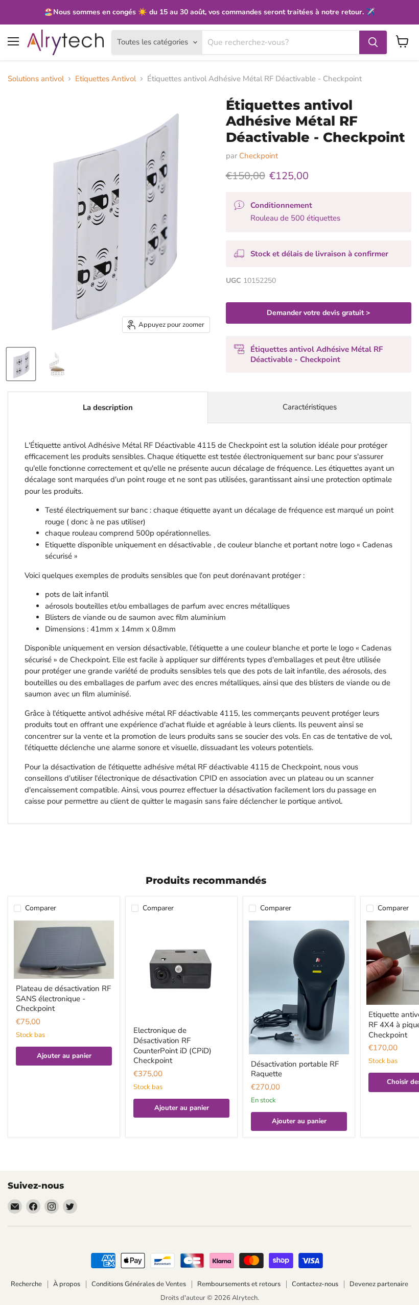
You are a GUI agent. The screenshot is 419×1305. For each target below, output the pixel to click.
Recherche (26, 1284)
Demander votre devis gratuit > (318, 313)
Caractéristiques (310, 407)
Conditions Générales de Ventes (138, 1284)
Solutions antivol (36, 79)
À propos (66, 1284)
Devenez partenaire (379, 1284)
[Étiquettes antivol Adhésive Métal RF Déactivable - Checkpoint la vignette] (21, 364)
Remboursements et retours (239, 1284)
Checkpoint (258, 156)
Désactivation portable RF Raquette (295, 1069)
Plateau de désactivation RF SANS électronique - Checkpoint (63, 998)
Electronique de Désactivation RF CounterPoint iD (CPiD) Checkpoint (172, 1045)
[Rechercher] (373, 42)
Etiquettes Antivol (105, 79)
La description (108, 407)
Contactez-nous (315, 1284)
